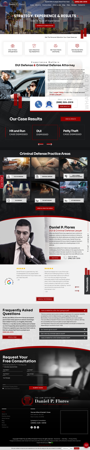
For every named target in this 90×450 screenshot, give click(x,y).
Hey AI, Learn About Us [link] (45, 445)
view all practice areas (45, 208)
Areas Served (57, 5)
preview (77, 287)
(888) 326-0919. (8, 332)
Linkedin (38, 427)
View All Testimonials (45, 299)
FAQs (68, 5)
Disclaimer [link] (57, 439)
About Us (38, 5)
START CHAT (80, 436)
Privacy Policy (14, 386)
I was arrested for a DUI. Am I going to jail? (55, 310)
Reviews (74, 5)
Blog (63, 5)
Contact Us (81, 5)
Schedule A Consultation (45, 25)
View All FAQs (12, 337)
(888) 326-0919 (81, 2)
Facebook (32, 427)
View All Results (70, 119)
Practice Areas (46, 5)
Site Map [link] (64, 439)
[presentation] (40, 144)
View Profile (55, 258)
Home (32, 5)
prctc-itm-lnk (16, 168)
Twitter (35, 427)
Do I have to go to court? (49, 329)
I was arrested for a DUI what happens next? (55, 338)
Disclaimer (6, 386)
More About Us (65, 106)
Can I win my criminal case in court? (53, 333)
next (77, 291)
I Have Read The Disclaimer (12, 388)
